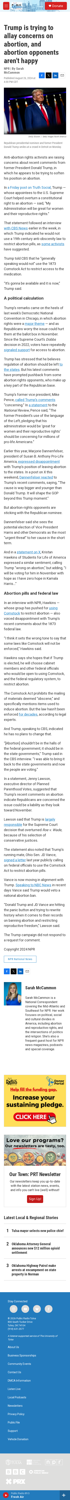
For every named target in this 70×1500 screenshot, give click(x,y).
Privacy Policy (16, 1414)
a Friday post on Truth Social (29, 187)
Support (13, 1430)
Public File (14, 1422)
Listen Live (14, 1389)
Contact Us (14, 1372)
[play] (6, 1495)
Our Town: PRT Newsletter (34, 1174)
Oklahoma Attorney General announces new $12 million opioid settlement (36, 1248)
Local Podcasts (17, 1397)
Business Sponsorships (22, 1355)
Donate (57, 6)
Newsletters (15, 1405)
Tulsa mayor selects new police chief (38, 1231)
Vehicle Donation (18, 1439)
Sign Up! (35, 1199)
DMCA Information (19, 1380)
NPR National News (20, 959)
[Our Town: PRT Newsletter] (35, 1150)
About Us (13, 1347)
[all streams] (65, 1495)
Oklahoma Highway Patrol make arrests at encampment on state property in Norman (34, 1270)
